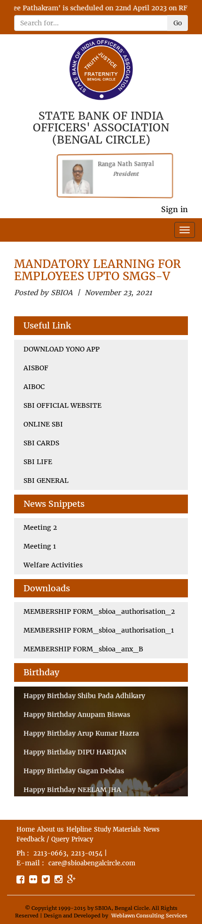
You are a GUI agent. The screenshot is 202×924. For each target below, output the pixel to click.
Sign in (174, 209)
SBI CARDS (41, 443)
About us (50, 829)
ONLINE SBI (43, 424)
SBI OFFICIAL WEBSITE (62, 405)
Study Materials (117, 829)
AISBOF (35, 368)
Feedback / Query (42, 839)
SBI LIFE (37, 462)
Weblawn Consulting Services (149, 915)
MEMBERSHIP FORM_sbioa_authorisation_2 (99, 611)
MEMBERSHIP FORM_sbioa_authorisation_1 (98, 630)
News (151, 829)
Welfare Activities (53, 565)
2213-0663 (49, 853)
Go (177, 23)
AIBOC (34, 386)
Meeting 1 (39, 546)
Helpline (79, 829)
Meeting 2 (40, 527)
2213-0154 (86, 853)
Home (25, 829)
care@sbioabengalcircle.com (91, 863)
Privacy (82, 839)
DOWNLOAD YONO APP (61, 349)
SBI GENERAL (46, 480)
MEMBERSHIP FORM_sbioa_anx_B (83, 649)
